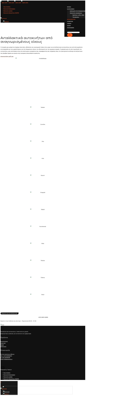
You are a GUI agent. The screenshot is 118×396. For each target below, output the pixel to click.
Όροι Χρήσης (6, 6)
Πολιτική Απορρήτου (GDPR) (11, 13)
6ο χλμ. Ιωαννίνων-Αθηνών (7, 354)
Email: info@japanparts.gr (6, 359)
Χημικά (2, 344)
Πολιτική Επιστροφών (9, 8)
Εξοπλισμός (3, 346)
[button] (7, 56)
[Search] (69, 35)
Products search (71, 30)
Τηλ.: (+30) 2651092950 (6, 356)
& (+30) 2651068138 (5, 357)
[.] (3, 367)
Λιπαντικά (3, 343)
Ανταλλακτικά (4, 341)
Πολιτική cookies (7, 11)
